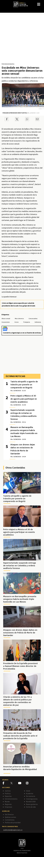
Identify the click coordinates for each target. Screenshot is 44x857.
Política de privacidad (12, 822)
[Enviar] (27, 119)
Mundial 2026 (31, 801)
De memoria (30, 796)
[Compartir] (7, 119)
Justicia (7, 791)
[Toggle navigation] (42, 2)
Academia (29, 793)
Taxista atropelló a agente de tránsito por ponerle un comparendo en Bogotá (24, 386)
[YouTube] (22, 783)
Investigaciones (32, 799)
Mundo (7, 801)
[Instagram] (29, 783)
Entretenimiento (8, 64)
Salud (28, 791)
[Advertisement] (22, 39)
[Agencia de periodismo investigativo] (21, 4)
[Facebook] (6, 783)
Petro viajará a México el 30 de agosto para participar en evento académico (23, 400)
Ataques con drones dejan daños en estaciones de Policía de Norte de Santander (22, 450)
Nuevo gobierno (32, 804)
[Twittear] (17, 120)
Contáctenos (9, 820)
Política (8, 793)
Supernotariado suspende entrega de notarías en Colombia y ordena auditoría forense (23, 416)
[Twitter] (14, 783)
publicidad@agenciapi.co (12, 830)
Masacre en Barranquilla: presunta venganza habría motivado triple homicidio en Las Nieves (23, 433)
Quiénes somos (10, 817)
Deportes (8, 796)
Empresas (8, 807)
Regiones (8, 804)
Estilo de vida (31, 807)
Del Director (9, 814)
